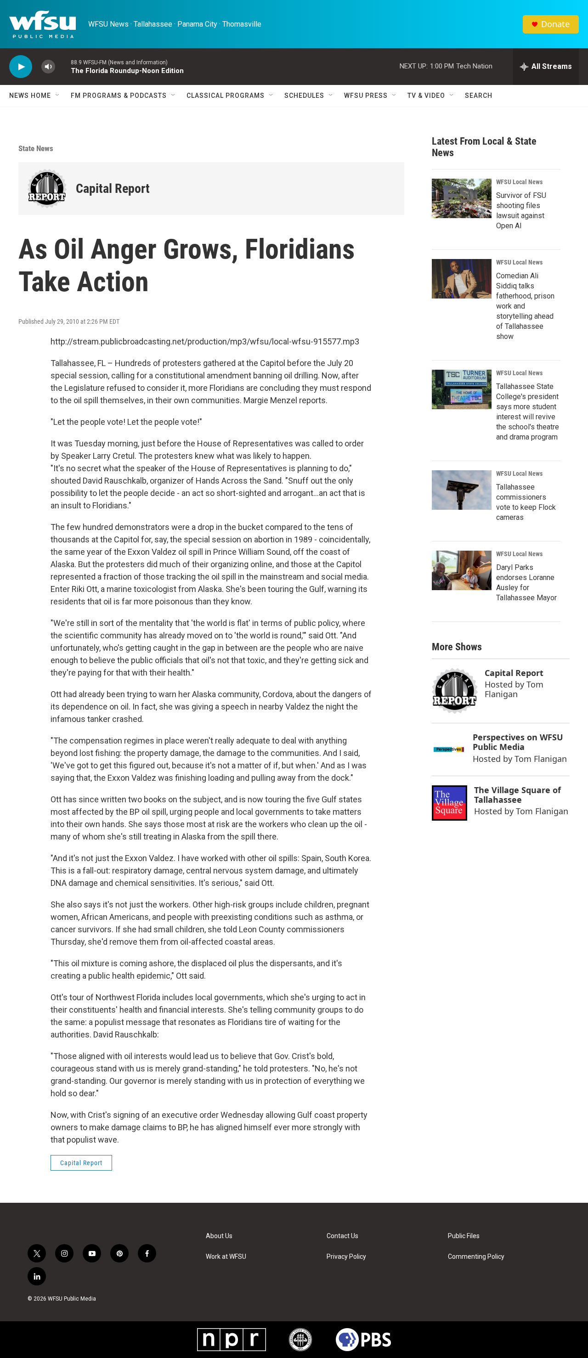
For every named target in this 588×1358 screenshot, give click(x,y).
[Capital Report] (47, 188)
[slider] (63, 66)
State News (35, 148)
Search (478, 95)
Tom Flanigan (514, 689)
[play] (20, 67)
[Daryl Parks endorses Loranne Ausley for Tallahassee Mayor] (462, 570)
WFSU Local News (519, 182)
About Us (219, 1236)
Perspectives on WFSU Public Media (518, 742)
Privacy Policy (346, 1256)
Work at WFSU (226, 1256)
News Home (30, 95)
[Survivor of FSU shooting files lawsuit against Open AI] (462, 198)
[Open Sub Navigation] (58, 95)
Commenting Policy (476, 1256)
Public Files (464, 1236)
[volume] (48, 66)
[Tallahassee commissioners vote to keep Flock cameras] (462, 490)
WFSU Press (366, 95)
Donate (555, 24)
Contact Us (342, 1236)
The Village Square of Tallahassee (517, 794)
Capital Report (113, 188)
